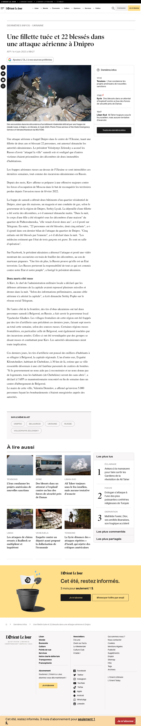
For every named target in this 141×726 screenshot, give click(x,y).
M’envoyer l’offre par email (110, 597)
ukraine (52, 424)
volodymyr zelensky (26, 430)
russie (68, 424)
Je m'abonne (125, 721)
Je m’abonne (75, 597)
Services (43, 653)
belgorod (35, 424)
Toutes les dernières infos (114, 130)
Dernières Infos (18, 25)
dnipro (18, 424)
